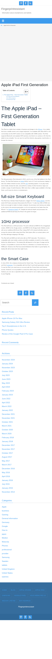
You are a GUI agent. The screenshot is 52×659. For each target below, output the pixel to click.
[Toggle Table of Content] (25, 91)
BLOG (13, 590)
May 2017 (6, 461)
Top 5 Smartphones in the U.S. (14, 326)
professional (7, 550)
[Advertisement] (26, 53)
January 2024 (7, 364)
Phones (5, 546)
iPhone (40, 129)
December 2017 (8, 445)
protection (10, 265)
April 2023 (6, 387)
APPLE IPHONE (25, 590)
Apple (22, 181)
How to (4, 530)
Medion (5, 538)
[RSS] (30, 3)
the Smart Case (12, 99)
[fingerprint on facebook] (26, 3)
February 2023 (8, 391)
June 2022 (6, 399)
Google (5, 526)
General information (10, 518)
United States (7, 573)
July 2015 (6, 484)
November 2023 (8, 368)
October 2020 (7, 430)
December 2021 (8, 414)
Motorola (5, 542)
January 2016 (7, 480)
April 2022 (6, 403)
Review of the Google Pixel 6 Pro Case (17, 334)
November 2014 (8, 492)
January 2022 (7, 410)
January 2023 (7, 395)
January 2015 (7, 488)
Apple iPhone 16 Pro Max (12, 318)
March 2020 (6, 434)
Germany (5, 522)
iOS (27, 183)
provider (5, 553)
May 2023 (6, 383)
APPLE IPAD (40, 590)
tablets (4, 565)
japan (4, 534)
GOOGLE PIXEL (20, 595)
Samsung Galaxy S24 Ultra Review (16, 322)
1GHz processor (12, 98)
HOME (4, 590)
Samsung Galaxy (13, 209)
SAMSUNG (6, 595)
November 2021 (8, 418)
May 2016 (6, 472)
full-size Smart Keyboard (14, 96)
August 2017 (7, 457)
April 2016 (6, 476)
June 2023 (6, 379)
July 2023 (6, 375)
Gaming (5, 515)
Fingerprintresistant (13, 8)
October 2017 (7, 453)
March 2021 (6, 426)
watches (5, 577)
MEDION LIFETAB (8, 601)
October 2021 (7, 422)
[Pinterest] (21, 3)
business (5, 511)
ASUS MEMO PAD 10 (38, 595)
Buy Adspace (25, 601)
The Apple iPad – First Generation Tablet (16, 94)
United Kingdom (8, 569)
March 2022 (6, 406)
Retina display (40, 200)
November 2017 (8, 449)
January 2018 (7, 441)
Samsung (5, 557)
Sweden (5, 561)
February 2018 (8, 437)
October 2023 (7, 371)
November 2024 (8, 360)
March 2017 (6, 465)
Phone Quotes (7, 330)
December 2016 (8, 469)
